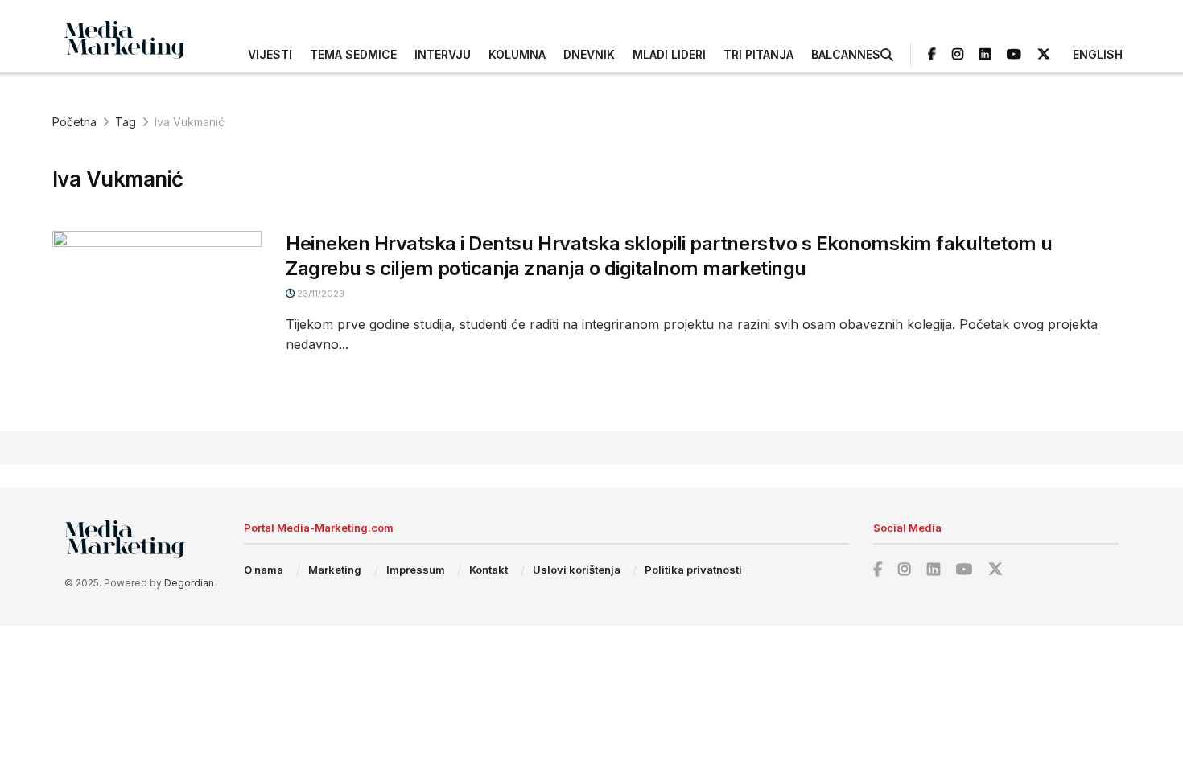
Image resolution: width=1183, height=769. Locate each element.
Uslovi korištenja (576, 569)
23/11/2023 (319, 293)
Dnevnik (589, 54)
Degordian (189, 583)
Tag (125, 122)
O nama (263, 569)
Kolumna (517, 54)
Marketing (334, 569)
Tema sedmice (353, 54)
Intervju (442, 54)
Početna (74, 122)
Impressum (415, 569)
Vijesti (270, 54)
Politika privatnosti (693, 569)
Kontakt (488, 569)
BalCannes (845, 54)
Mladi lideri (669, 54)
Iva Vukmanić (190, 122)
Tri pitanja (758, 54)
